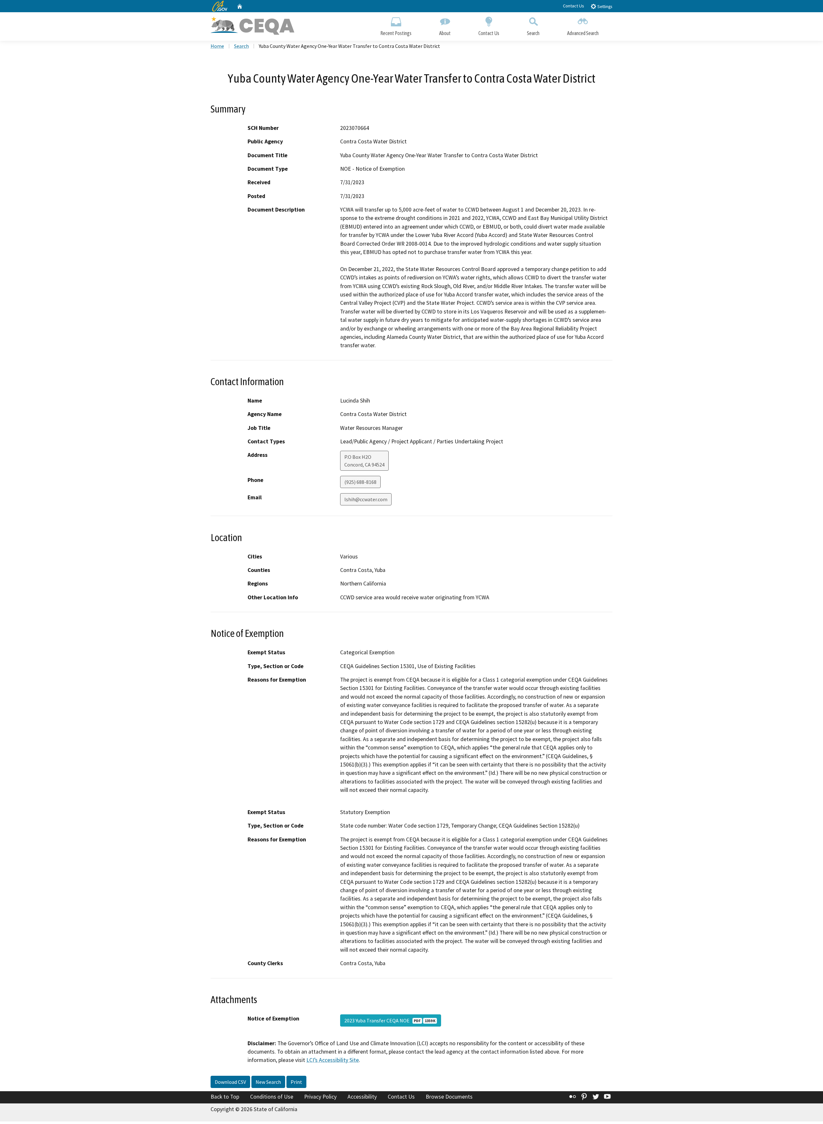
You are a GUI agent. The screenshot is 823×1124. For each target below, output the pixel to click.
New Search (268, 1082)
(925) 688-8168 (360, 482)
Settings (604, 6)
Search (533, 33)
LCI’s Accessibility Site (332, 1060)
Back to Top (225, 1096)
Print (296, 1082)
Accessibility (362, 1096)
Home (217, 46)
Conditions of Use (271, 1096)
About (445, 33)
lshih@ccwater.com (365, 499)
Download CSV (230, 1082)
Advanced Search (583, 33)
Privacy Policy (320, 1096)
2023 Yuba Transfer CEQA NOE (389, 1020)
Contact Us (573, 6)
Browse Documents (449, 1096)
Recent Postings (396, 33)
